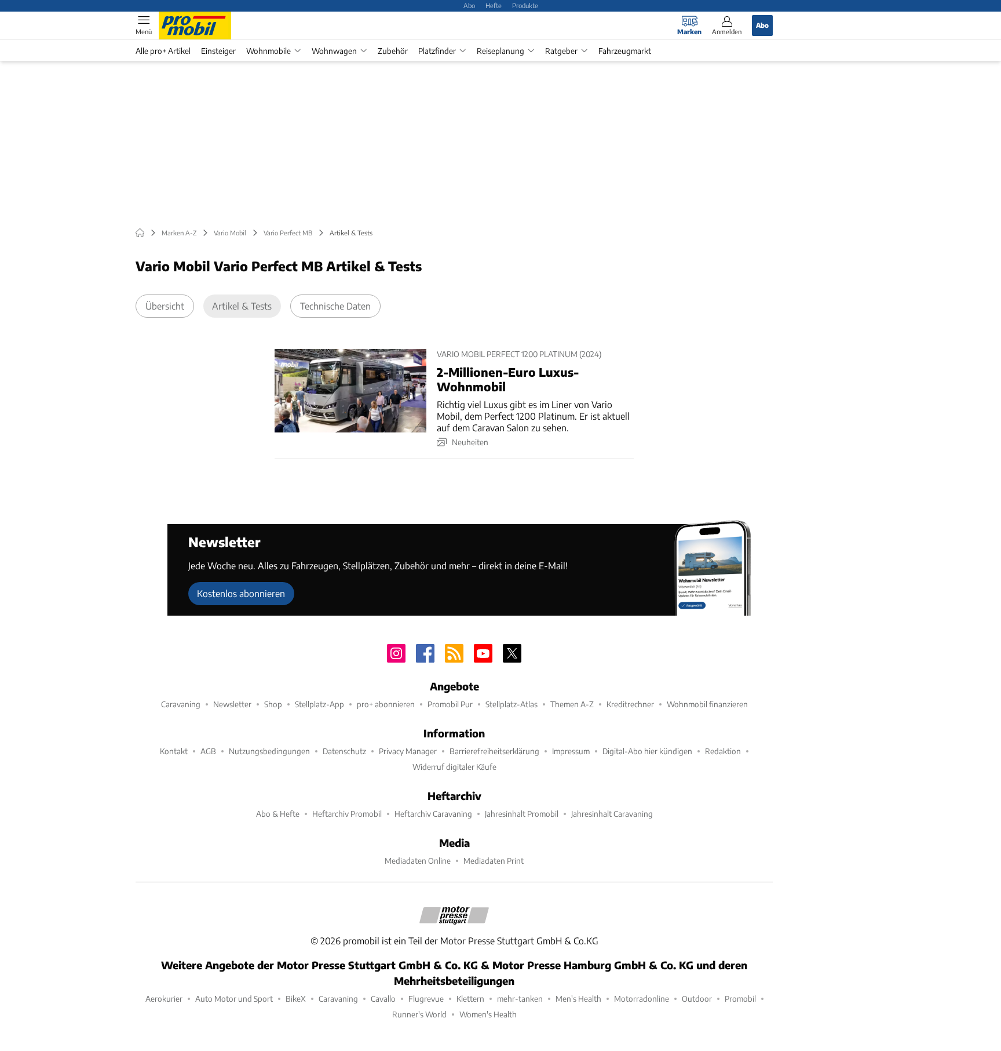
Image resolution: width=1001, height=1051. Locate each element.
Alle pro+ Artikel (163, 51)
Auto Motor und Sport (234, 998)
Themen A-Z (572, 704)
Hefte (493, 5)
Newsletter (232, 704)
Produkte (525, 5)
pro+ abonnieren (386, 704)
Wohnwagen (334, 51)
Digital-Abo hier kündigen (647, 751)
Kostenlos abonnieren (241, 593)
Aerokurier (163, 998)
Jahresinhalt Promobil (521, 814)
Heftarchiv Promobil (347, 814)
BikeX (296, 998)
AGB (208, 751)
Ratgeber (561, 51)
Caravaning (180, 704)
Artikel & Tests (242, 305)
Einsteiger (218, 51)
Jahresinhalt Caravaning (612, 814)
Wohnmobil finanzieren (707, 704)
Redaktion (723, 751)
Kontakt (174, 751)
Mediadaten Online (418, 860)
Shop (273, 704)
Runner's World (419, 1014)
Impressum (571, 751)
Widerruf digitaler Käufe (454, 767)
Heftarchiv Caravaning (433, 814)
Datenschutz (344, 751)
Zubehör (393, 51)
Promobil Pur (450, 704)
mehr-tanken (520, 998)
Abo (469, 5)
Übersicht (164, 305)
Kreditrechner (630, 704)
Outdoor (697, 998)
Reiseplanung (500, 51)
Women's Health (488, 1014)
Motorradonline (641, 998)
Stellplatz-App (319, 704)
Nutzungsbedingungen (269, 751)
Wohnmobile (268, 51)
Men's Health (578, 998)
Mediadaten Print (493, 860)
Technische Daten (335, 305)
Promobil (740, 998)
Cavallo (383, 998)
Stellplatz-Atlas (511, 704)
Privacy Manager (408, 751)
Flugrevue (426, 998)
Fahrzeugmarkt (624, 51)
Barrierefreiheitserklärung (494, 751)
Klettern (470, 998)
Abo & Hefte (277, 814)
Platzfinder (437, 51)
